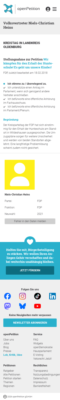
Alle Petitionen (11, 374)
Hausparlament (42, 351)
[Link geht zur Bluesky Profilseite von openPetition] (22, 305)
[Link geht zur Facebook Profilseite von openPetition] (7, 295)
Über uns (8, 339)
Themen (8, 382)
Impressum (39, 382)
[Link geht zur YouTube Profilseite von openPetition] (37, 305)
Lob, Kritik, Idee (12, 354)
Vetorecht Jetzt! (42, 358)
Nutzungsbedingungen (46, 374)
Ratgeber (8, 370)
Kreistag (11, 43)
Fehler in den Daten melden (30, 221)
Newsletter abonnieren (30, 322)
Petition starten (12, 378)
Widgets (38, 343)
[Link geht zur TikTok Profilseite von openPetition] (37, 295)
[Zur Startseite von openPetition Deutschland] (21, 9)
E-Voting (38, 354)
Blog (6, 347)
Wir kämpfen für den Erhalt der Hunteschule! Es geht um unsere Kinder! (28, 63)
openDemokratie (42, 347)
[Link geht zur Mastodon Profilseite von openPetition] (7, 305)
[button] (48, 9)
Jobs (6, 343)
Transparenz (40, 370)
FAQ (35, 339)
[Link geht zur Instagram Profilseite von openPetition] (22, 295)
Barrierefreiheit (41, 386)
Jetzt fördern (30, 270)
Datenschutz (40, 378)
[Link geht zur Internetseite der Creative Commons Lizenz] (5, 396)
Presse (7, 351)
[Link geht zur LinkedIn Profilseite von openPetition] (52, 295)
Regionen (8, 386)
